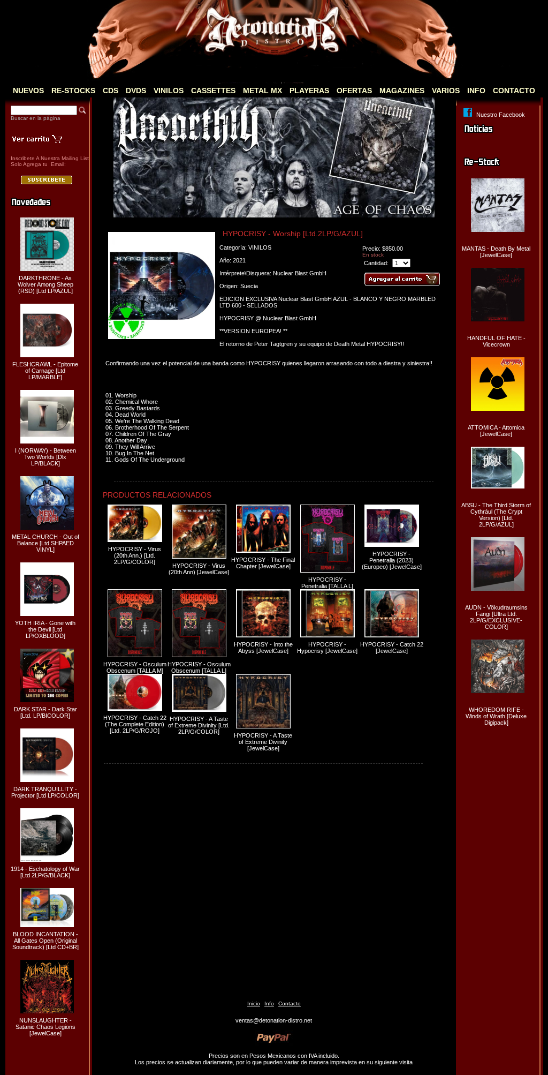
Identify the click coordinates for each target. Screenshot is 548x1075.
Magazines (401, 90)
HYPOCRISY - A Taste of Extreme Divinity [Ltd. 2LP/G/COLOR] (199, 725)
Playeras (309, 90)
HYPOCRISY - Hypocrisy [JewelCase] (327, 647)
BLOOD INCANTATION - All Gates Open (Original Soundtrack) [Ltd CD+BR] (45, 940)
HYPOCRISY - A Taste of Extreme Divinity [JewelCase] (263, 741)
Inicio (253, 1003)
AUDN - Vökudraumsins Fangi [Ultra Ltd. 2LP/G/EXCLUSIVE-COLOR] (496, 617)
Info (476, 90)
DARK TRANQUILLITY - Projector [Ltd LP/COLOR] (45, 792)
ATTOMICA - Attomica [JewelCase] (496, 430)
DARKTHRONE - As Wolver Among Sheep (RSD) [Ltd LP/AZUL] (45, 284)
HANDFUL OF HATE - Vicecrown (496, 341)
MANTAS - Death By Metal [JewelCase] (496, 251)
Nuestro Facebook (500, 114)
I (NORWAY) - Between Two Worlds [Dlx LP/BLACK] (45, 457)
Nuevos (28, 90)
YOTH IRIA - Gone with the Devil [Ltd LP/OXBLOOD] (45, 629)
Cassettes (213, 90)
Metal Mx (262, 90)
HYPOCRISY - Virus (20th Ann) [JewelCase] (199, 568)
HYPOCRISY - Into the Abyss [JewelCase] (263, 647)
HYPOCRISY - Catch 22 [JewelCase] (391, 647)
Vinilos (169, 90)
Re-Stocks (73, 90)
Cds (110, 90)
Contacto (514, 90)
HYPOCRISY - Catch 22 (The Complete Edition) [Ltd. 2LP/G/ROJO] (134, 724)
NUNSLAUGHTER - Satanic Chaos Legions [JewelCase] (45, 1026)
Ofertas (354, 90)
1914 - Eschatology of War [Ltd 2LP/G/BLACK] (45, 872)
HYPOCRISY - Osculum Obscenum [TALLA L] (199, 667)
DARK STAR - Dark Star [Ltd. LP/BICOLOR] (45, 712)
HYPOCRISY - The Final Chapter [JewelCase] (263, 563)
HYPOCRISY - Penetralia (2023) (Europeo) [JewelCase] (392, 560)
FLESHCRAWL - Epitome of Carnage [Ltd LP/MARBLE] (45, 370)
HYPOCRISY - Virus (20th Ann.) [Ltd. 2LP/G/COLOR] (134, 555)
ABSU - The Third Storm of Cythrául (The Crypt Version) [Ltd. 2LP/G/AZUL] (496, 515)
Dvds (136, 90)
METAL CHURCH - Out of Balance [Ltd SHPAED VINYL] (45, 543)
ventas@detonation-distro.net (273, 1020)
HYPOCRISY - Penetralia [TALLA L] (327, 582)
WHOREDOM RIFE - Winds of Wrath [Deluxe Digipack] (496, 716)
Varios (446, 90)
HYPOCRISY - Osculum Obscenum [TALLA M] (134, 667)
